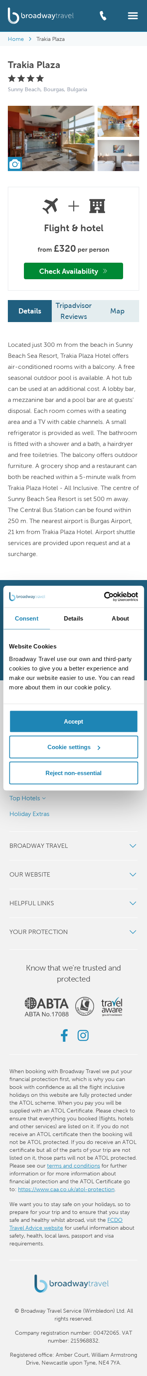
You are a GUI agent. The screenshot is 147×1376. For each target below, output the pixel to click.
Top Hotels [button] (24, 798)
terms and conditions (73, 1165)
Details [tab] (73, 618)
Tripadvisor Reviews (74, 311)
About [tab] (120, 618)
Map (117, 311)
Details (29, 311)
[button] (133, 15)
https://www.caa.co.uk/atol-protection (66, 1189)
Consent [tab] (26, 618)
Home (16, 39)
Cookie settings (69, 747)
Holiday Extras (29, 813)
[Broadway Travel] (41, 15)
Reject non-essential (73, 772)
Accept (73, 721)
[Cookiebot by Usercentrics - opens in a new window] (104, 596)
